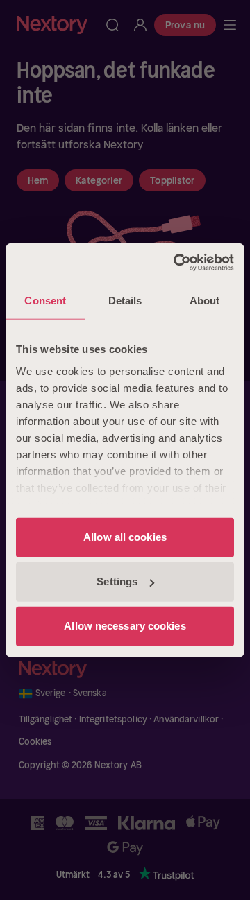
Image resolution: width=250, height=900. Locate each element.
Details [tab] (125, 300)
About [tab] (205, 300)
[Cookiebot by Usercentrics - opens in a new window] (176, 263)
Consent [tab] (45, 300)
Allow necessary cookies (124, 626)
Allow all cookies (125, 537)
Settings (117, 581)
